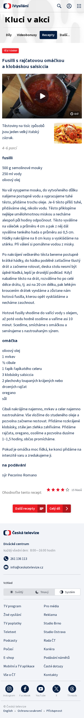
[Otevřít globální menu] (79, 6)
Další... (65, 35)
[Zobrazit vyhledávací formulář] (59, 6)
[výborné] (67, 489)
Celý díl (55, 508)
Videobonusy (27, 35)
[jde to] (58, 489)
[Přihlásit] (69, 6)
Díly (9, 35)
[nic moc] (53, 489)
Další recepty (25, 508)
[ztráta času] (48, 489)
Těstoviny (10, 50)
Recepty (48, 35)
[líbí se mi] (62, 489)
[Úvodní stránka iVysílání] (16, 6)
